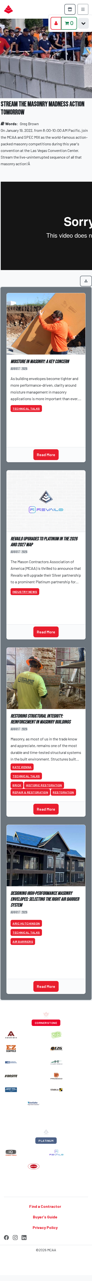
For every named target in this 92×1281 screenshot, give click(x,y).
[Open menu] (83, 9)
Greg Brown (29, 123)
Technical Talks (26, 408)
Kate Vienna (22, 767)
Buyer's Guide (45, 1216)
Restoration (63, 792)
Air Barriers (23, 941)
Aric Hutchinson (26, 923)
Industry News (25, 591)
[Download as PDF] (86, 281)
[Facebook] (6, 1237)
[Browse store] (70, 9)
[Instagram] (15, 1237)
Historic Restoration (44, 785)
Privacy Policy (45, 1227)
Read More (46, 454)
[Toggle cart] (83, 23)
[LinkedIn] (24, 1237)
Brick (17, 785)
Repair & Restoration (30, 792)
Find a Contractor (45, 1206)
